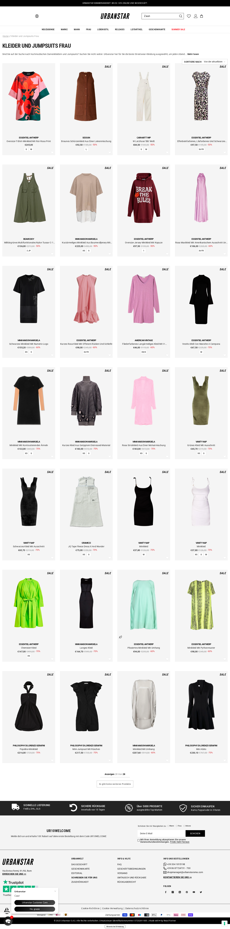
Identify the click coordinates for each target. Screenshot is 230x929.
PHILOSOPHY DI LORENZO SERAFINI (29, 745)
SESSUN (86, 137)
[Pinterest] (186, 892)
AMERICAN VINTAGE (144, 340)
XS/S (144, 352)
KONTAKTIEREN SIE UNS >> (177, 877)
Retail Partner (170, 920)
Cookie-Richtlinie (90, 908)
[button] (205, 61)
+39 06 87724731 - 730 (178, 868)
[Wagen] (201, 16)
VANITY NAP (201, 441)
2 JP (29, 251)
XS (84, 251)
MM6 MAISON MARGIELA (86, 239)
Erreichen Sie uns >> (14, 874)
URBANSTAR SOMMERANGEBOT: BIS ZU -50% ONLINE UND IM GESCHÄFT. (115, 3)
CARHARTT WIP (144, 137)
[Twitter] (201, 892)
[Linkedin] (179, 892)
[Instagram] (172, 892)
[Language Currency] (37, 16)
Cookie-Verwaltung (112, 908)
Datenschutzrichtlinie (137, 908)
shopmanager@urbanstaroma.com (185, 872)
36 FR (201, 149)
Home (6, 36)
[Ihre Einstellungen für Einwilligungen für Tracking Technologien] (224, 923)
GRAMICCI (86, 543)
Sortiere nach (193, 62)
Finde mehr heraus (179, 842)
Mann (171, 826)
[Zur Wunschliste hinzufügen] (52, 152)
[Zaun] (163, 16)
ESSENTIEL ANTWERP (28, 137)
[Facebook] (165, 892)
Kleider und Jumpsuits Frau (25, 36)
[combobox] (160, 16)
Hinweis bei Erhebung (115, 926)
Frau (179, 826)
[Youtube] (194, 892)
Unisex (188, 826)
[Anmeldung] (196, 16)
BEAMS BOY (28, 239)
